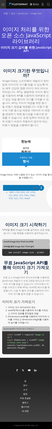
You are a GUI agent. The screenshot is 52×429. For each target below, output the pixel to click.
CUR (17, 192)
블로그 (25, 402)
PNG (26, 195)
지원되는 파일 (26, 159)
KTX (21, 195)
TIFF (21, 198)
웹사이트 (25, 406)
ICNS (32, 192)
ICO (10, 195)
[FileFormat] (19, 4)
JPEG (16, 195)
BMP (11, 192)
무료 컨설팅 (25, 398)
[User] (42, 4)
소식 (25, 389)
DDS (23, 192)
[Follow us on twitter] (23, 370)
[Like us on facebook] (17, 370)
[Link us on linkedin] (35, 370)
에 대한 (25, 411)
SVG (16, 198)
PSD (11, 198)
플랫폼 (26, 150)
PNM (32, 195)
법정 (25, 393)
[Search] (48, 4)
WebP (27, 198)
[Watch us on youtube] (29, 370)
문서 (25, 385)
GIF (27, 192)
